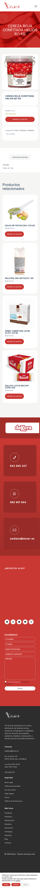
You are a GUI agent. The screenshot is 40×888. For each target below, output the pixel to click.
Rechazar (15, 884)
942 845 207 (10, 772)
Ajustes (25, 884)
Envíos (7, 797)
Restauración (9, 820)
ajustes (17, 881)
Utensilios (8, 835)
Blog (6, 839)
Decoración (9, 828)
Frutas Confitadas (20, 130)
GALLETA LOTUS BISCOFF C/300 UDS (17, 387)
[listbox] (20, 654)
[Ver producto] (32, 202)
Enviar (20, 688)
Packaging (8, 831)
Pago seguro (9, 793)
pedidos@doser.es (12, 751)
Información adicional (20, 157)
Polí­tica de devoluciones (13, 801)
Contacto (8, 843)
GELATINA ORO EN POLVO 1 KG (19, 278)
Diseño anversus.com (26, 854)
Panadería (8, 813)
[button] (34, 58)
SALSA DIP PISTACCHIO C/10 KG (20, 226)
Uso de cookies (10, 790)
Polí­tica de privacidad (12, 786)
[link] (21, 428)
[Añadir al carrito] (32, 199)
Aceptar (6, 884)
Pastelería (30, 130)
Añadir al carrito (20, 119)
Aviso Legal (9, 782)
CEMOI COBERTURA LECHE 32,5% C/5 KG (17, 332)
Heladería (8, 824)
